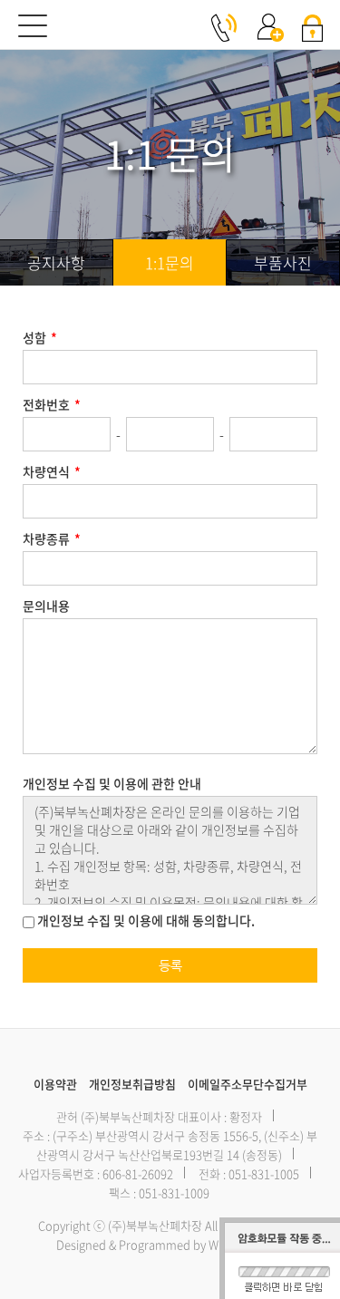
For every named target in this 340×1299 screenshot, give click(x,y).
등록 (170, 965)
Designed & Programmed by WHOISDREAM (170, 1244)
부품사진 (283, 262)
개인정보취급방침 (132, 1083)
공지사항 (56, 262)
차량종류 (52, 538)
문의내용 (46, 605)
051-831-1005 (263, 1173)
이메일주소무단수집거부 (247, 1083)
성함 (40, 337)
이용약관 (55, 1083)
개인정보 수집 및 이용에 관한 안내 (112, 783)
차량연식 (52, 471)
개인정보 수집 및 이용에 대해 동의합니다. (144, 921)
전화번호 (52, 404)
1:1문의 (169, 262)
